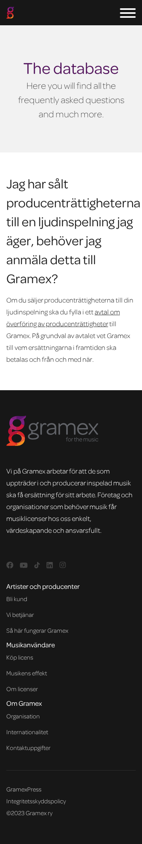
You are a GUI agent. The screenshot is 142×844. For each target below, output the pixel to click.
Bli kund (16, 599)
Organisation (23, 716)
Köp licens (19, 657)
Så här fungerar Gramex (37, 630)
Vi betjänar (20, 614)
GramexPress (23, 789)
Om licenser (22, 689)
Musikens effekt (26, 673)
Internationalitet (27, 732)
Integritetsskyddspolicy (36, 801)
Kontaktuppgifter (28, 748)
